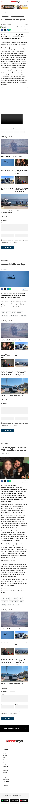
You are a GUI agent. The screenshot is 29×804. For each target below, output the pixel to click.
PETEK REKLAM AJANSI (14, 601)
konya (3, 132)
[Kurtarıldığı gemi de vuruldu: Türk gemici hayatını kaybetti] (21, 163)
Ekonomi (4, 764)
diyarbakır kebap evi (20, 128)
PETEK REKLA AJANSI (14, 315)
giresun (8, 312)
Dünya (4, 759)
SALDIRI (3, 604)
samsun (16, 132)
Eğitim (4, 762)
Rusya (22, 601)
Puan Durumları (6, 779)
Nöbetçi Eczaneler (6, 777)
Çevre (4, 757)
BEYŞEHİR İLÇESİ (11, 128)
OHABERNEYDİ (9, 132)
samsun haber (23, 315)
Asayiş (26, 24)
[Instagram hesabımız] (25, 728)
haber (14, 312)
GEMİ (8, 598)
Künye (4, 787)
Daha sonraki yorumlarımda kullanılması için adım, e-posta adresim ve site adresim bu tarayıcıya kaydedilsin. (14, 241)
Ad (2, 233)
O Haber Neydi (5, 785)
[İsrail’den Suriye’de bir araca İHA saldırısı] (14, 146)
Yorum (2, 222)
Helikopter (20, 312)
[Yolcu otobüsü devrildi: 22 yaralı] (7, 181)
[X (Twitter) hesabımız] (23, 728)
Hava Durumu (5, 770)
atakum (3, 128)
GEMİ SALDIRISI (14, 598)
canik (3, 312)
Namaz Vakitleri (6, 774)
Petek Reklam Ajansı (16, 795)
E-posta (17, 233)
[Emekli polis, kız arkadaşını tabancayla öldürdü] (14, 386)
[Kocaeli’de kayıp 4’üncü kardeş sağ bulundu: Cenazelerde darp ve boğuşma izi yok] (14, 201)
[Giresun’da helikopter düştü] (7, 163)
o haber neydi (5, 315)
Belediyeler (5, 755)
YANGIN (22, 132)
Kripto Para (5, 772)
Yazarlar (4, 789)
